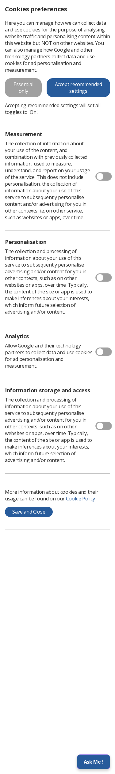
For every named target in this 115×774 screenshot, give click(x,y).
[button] (93, 761)
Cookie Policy (80, 498)
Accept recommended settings (78, 87)
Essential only (23, 87)
